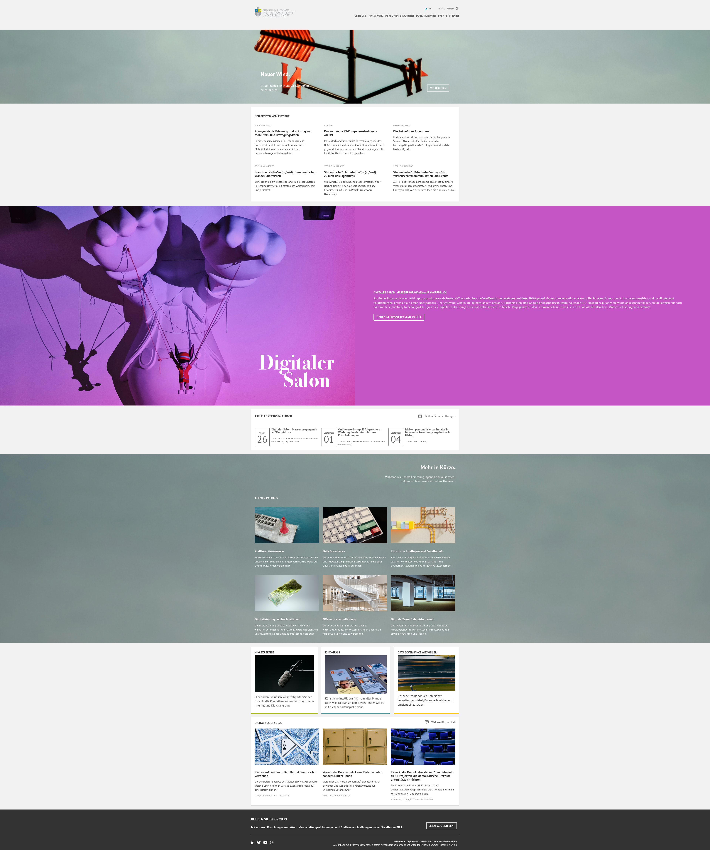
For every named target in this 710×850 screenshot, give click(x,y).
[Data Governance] (355, 525)
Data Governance (334, 551)
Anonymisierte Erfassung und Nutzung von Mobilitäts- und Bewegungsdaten (283, 133)
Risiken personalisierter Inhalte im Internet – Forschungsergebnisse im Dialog (428, 432)
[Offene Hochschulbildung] (355, 593)
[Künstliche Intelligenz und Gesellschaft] (423, 525)
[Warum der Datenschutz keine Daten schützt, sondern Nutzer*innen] (355, 746)
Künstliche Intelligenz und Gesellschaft (417, 551)
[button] (438, 88)
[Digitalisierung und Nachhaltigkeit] (287, 593)
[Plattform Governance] (287, 525)
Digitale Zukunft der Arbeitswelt (412, 619)
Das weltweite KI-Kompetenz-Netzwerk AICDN (350, 133)
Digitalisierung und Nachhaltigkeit (278, 619)
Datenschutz (426, 841)
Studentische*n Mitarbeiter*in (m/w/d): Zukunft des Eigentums (350, 174)
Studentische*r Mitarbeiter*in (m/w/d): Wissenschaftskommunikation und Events (420, 174)
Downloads (399, 841)
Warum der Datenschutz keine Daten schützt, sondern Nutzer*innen (352, 774)
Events (442, 15)
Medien (454, 15)
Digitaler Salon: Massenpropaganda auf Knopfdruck (294, 430)
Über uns (360, 15)
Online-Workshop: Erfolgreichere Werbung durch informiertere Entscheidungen (359, 432)
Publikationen (426, 15)
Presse (441, 8)
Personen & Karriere (399, 15)
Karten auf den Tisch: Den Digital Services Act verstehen (285, 774)
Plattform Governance (269, 551)
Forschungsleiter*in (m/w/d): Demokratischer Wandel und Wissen (285, 174)
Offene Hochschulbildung (339, 619)
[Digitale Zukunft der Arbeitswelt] (423, 593)
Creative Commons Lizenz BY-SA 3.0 (438, 844)
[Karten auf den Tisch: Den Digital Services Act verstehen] (287, 746)
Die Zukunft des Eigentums (411, 131)
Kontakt (450, 8)
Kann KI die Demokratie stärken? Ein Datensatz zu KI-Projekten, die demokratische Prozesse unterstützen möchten (422, 776)
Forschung (375, 15)
